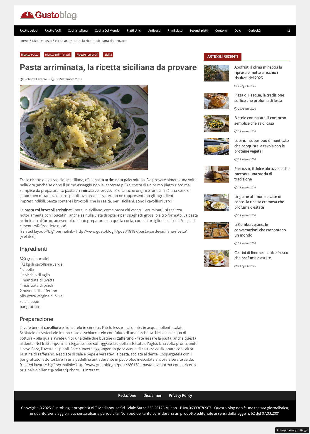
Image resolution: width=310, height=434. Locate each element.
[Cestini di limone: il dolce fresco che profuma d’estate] (216, 258)
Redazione (127, 395)
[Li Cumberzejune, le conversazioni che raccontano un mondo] (216, 230)
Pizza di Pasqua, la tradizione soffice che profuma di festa (259, 98)
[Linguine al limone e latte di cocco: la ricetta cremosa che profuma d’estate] (216, 202)
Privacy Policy (180, 395)
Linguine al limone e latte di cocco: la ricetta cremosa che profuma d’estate (259, 202)
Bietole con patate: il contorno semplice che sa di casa (260, 120)
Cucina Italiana (78, 30)
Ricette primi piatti (57, 54)
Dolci (238, 30)
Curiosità (254, 30)
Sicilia (108, 54)
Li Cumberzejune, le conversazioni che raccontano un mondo (260, 230)
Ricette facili (53, 30)
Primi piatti (175, 30)
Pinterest (91, 369)
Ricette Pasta (30, 54)
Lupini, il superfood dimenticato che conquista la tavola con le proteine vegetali (261, 146)
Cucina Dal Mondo (107, 30)
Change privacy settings (292, 430)
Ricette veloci (28, 30)
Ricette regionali (87, 54)
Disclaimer (152, 395)
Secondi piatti (199, 30)
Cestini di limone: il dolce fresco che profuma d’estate (261, 255)
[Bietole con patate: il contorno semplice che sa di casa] (216, 123)
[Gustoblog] (48, 14)
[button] (288, 30)
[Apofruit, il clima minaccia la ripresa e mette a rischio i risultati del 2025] (216, 73)
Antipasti (154, 30)
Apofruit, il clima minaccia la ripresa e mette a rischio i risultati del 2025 (258, 72)
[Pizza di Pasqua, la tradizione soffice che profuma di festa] (216, 101)
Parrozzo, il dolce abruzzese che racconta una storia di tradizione (262, 174)
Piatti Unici (134, 30)
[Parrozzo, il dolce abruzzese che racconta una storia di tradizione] (216, 174)
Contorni (221, 30)
